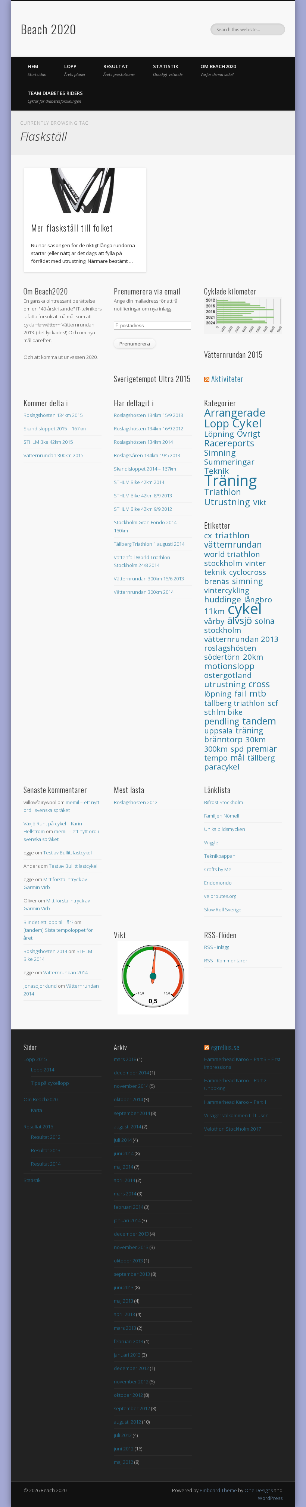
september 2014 (132, 1113)
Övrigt (248, 433)
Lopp (74, 70)
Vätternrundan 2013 (241, 639)
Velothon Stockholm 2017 (232, 1128)
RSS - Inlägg (216, 947)
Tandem (259, 720)
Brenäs (216, 581)
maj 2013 (123, 1300)
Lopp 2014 (42, 1069)
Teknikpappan (219, 856)
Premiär (262, 748)
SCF (273, 703)
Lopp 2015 (35, 1059)
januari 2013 (127, 1354)
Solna (265, 621)
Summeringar (229, 461)
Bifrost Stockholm (223, 802)
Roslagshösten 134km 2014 (143, 442)
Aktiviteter (227, 378)
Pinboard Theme (218, 1490)
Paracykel (222, 766)
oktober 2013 (128, 1260)
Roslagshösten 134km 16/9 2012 (148, 428)
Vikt (259, 502)
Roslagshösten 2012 (135, 802)
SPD (237, 748)
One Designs (258, 1490)
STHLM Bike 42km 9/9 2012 (143, 509)
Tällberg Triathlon (234, 703)
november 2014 (131, 1086)
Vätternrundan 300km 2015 (53, 455)
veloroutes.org (220, 896)
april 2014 (124, 1180)
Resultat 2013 (45, 1150)
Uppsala (218, 730)
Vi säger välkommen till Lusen (236, 1115)
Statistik (167, 70)
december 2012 (131, 1368)
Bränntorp (223, 739)
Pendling (221, 721)
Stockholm (222, 630)
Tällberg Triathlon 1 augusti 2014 (149, 544)
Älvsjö (239, 620)
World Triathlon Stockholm (232, 558)
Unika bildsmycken (224, 829)
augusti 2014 (127, 1126)
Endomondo (218, 882)
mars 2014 (125, 1193)
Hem (37, 70)
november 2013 (131, 1247)
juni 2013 (124, 1287)
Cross (259, 684)
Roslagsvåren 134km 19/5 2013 (147, 455)
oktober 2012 (128, 1395)
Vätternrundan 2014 (65, 972)
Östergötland (228, 675)
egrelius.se (225, 1047)
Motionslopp (229, 666)
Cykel (247, 423)
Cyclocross (247, 572)
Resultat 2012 (45, 1137)
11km (214, 611)
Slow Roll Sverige (222, 909)
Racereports (229, 443)
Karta (36, 1110)
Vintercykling (226, 590)
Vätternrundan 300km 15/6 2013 (149, 578)
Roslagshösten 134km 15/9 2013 (148, 415)
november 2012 (131, 1381)
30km (256, 739)
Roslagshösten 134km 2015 (53, 415)
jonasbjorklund (40, 985)
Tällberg (261, 757)
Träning (230, 480)
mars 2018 (125, 1059)
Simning (220, 452)
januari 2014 (127, 1220)
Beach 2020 (48, 29)
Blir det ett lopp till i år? (48, 922)
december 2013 (131, 1233)
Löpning (219, 433)
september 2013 (132, 1274)
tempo (216, 758)
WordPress (270, 1498)
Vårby (214, 621)
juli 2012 (123, 1435)
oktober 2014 (128, 1099)
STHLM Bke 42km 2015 (48, 442)
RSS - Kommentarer (225, 960)
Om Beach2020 (218, 70)
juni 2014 (124, 1153)
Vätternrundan (233, 544)
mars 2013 (125, 1328)
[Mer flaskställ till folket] (85, 190)
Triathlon (222, 492)
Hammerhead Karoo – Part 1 (235, 1102)
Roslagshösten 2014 (45, 951)
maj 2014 (123, 1166)
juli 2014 (123, 1140)
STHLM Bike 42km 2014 (139, 482)
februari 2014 (128, 1207)
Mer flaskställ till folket (72, 227)
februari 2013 (128, 1341)
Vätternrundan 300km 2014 (144, 592)
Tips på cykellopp (50, 1083)
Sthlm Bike (223, 712)
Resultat (119, 70)
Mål (237, 757)
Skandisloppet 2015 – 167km (55, 428)
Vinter (255, 563)
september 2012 (132, 1408)
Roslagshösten (230, 648)
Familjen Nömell (221, 815)
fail (240, 693)
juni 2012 (124, 1448)
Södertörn (222, 657)
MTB (257, 693)
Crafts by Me (217, 869)
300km (216, 749)
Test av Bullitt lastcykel (67, 852)
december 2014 (131, 1072)
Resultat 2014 (45, 1163)
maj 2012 (123, 1462)
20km (253, 656)
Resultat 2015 (38, 1126)
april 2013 (124, 1314)
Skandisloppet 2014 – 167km (145, 468)
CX (208, 535)
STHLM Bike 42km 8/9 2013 (143, 495)
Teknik (215, 572)
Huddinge (222, 599)
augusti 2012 (127, 1421)
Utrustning (227, 502)
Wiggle (211, 842)
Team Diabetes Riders (55, 97)
